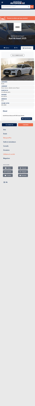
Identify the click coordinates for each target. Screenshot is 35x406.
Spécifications (27, 48)
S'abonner (25, 125)
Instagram (23, 172)
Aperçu (7, 48)
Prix (16, 48)
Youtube (9, 175)
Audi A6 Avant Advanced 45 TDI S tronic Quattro (13, 115)
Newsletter (24, 175)
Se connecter (9, 125)
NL (7, 182)
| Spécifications (26, 119)
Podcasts (23, 168)
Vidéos (9, 168)
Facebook (8, 172)
